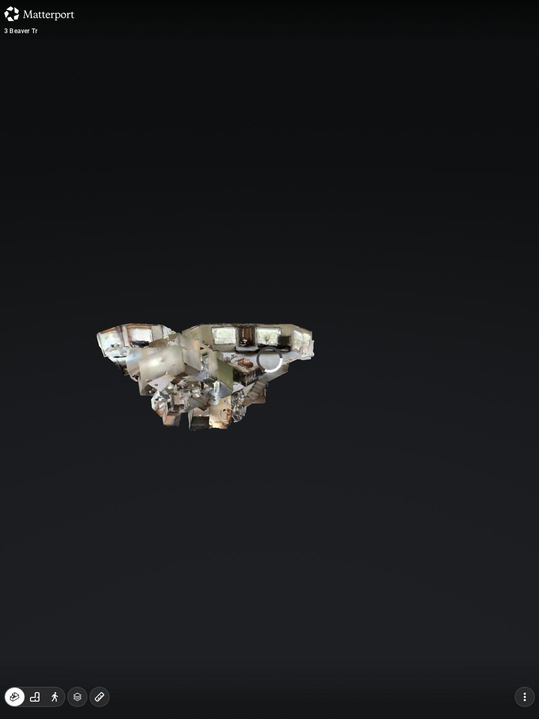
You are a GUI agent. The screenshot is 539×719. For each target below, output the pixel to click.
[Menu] (525, 697)
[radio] (15, 696)
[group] (34, 697)
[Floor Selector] (77, 697)
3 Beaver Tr (20, 31)
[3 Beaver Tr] (269, 359)
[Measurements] (99, 697)
